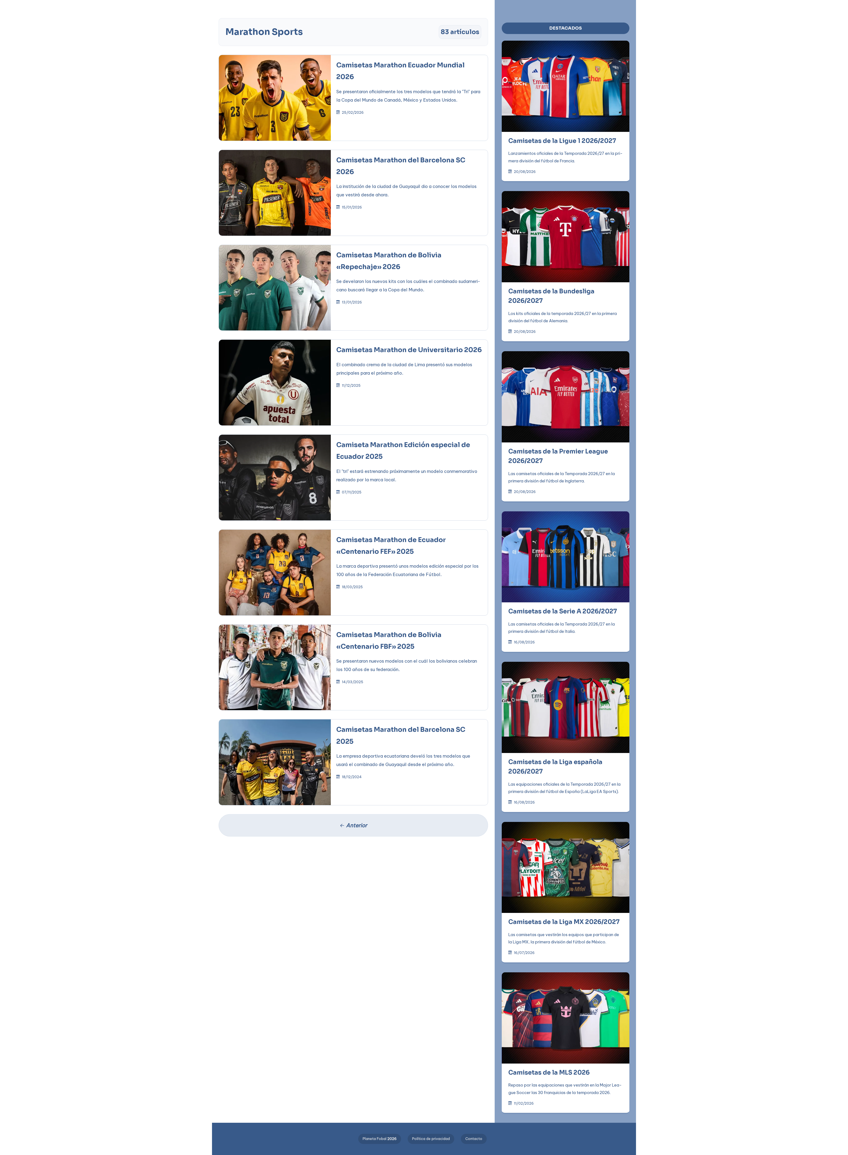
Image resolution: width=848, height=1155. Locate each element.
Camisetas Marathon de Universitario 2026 (409, 350)
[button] (141, 7)
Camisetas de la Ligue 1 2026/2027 (562, 141)
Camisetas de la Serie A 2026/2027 (562, 611)
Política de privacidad (431, 1138)
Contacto (473, 1138)
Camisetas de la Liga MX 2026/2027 (564, 922)
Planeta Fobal (380, 1138)
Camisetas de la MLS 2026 (549, 1072)
